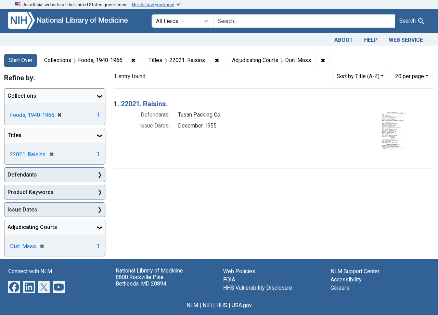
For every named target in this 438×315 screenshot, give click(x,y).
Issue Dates (22, 209)
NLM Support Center (355, 271)
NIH (207, 305)
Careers (340, 287)
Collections (22, 96)
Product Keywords (31, 192)
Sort (358, 76)
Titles (15, 135)
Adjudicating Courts (32, 227)
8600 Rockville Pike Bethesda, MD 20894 (141, 280)
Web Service (406, 40)
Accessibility (346, 279)
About (343, 40)
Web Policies (239, 271)
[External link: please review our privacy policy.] (14, 286)
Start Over (21, 60)
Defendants (22, 174)
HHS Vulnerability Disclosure (257, 287)
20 (409, 76)
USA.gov (242, 305)
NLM (192, 305)
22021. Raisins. (144, 104)
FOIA (229, 279)
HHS (221, 305)
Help (371, 40)
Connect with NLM (30, 271)
